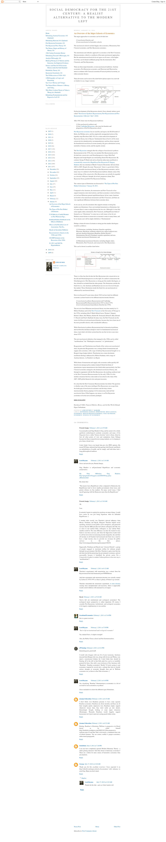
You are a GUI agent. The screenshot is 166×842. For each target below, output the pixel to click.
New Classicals (96, 311)
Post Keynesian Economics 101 (55, 43)
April (51, 193)
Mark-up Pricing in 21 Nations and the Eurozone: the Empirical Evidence (57, 62)
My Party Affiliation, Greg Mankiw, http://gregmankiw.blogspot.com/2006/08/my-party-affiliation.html (99, 476)
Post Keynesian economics (82, 132)
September (53, 178)
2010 (50, 250)
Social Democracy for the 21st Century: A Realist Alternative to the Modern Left (83, 15)
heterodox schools (87, 411)
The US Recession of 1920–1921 (56, 75)
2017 (50, 149)
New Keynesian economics (92, 413)
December (53, 169)
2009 (50, 253)
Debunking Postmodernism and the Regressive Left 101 (56, 96)
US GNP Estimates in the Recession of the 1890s (57, 239)
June (51, 187)
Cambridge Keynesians (88, 126)
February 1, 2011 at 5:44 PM (102, 615)
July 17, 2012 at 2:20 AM (92, 764)
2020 (50, 140)
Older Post (117, 827)
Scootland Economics (86, 615)
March (52, 196)
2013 (50, 161)
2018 (50, 146)
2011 (50, 167)
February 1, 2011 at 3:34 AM (100, 460)
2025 (50, 131)
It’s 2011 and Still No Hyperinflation (55, 244)
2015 (50, 155)
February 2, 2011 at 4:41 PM (95, 648)
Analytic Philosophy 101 (53, 58)
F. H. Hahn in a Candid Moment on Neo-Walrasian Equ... (59, 215)
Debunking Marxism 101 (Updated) (57, 40)
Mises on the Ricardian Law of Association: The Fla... (58, 226)
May (51, 190)
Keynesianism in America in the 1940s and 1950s (59, 234)
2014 (50, 158)
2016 (50, 152)
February (53, 199)
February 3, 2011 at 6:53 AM (101, 723)
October (52, 175)
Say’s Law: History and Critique (55, 83)
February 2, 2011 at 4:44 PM (99, 680)
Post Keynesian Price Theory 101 (56, 46)
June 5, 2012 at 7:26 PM (94, 746)
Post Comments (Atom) (89, 831)
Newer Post (77, 827)
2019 (50, 143)
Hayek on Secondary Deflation (58, 230)
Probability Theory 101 (53, 70)
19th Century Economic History (55, 53)
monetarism (100, 411)
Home (97, 827)
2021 (50, 137)
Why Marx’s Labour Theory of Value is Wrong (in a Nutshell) (57, 91)
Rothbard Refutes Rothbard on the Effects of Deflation (59, 221)
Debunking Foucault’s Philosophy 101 (57, 56)
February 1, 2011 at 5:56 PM (99, 627)
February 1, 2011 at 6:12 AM (100, 568)
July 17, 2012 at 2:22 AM (104, 782)
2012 (50, 164)
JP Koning (82, 648)
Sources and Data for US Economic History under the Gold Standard (56, 66)
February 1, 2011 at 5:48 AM (98, 501)
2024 (50, 134)
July (51, 184)
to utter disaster (115, 584)
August (52, 181)
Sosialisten (82, 745)
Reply (81, 454)
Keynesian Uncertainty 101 (54, 73)
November (53, 172)
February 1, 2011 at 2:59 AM (98, 428)
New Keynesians (82, 150)
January (52, 202)
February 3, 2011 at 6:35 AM (101, 699)
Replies (84, 778)
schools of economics (91, 415)
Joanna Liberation (85, 699)
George (81, 764)
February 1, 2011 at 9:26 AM (93, 597)
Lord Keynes (83, 460)
